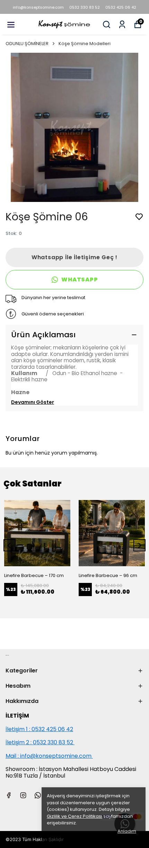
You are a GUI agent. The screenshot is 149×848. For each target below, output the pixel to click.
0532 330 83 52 (84, 7)
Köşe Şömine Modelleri (85, 43)
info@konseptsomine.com (38, 7)
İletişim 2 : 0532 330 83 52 (40, 742)
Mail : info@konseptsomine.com (48, 756)
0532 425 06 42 (120, 7)
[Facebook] (9, 795)
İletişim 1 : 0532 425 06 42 (39, 729)
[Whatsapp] (38, 795)
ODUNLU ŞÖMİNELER (27, 43)
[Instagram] (23, 795)
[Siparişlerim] (122, 24)
